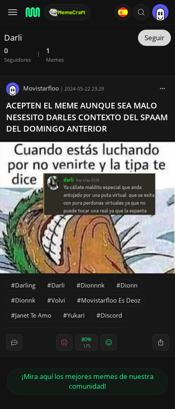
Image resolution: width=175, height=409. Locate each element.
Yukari (76, 315)
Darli (58, 285)
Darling (25, 285)
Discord (111, 315)
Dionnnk (93, 285)
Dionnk (25, 300)
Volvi (58, 300)
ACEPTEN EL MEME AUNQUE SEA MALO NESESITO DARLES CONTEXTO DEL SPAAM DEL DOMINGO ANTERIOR (87, 117)
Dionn (129, 285)
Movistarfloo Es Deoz (110, 300)
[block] (162, 88)
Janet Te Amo (33, 315)
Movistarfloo (41, 88)
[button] (141, 12)
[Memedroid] (32, 12)
